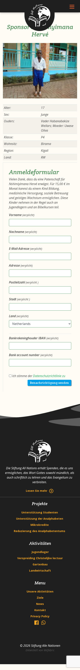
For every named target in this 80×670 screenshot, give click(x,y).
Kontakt (40, 610)
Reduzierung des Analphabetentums (39, 531)
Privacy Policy (40, 616)
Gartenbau (40, 564)
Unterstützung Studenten (39, 512)
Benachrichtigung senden (49, 383)
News (40, 604)
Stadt (19, 299)
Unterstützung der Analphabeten (39, 518)
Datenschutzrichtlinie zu (49, 376)
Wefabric (49, 650)
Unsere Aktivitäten (40, 591)
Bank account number (30, 355)
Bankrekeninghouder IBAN (33, 338)
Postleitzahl (23, 282)
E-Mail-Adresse (25, 248)
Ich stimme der (38, 376)
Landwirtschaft (40, 570)
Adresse (21, 265)
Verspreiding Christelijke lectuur (40, 558)
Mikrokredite (39, 525)
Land (19, 316)
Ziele (40, 597)
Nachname (23, 232)
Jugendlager (40, 552)
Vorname (21, 215)
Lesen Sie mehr (36, 491)
